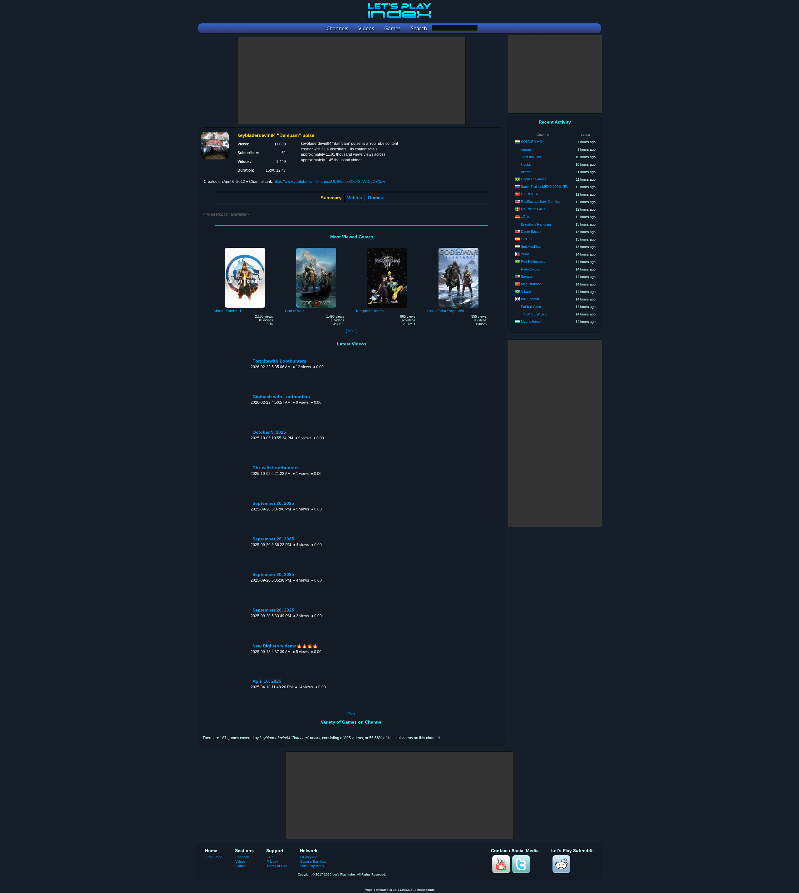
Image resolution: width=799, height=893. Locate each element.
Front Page (213, 857)
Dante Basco (531, 231)
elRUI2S (527, 239)
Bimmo (526, 172)
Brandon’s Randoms (536, 224)
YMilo (525, 254)
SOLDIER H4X (532, 142)
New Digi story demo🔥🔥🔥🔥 (285, 646)
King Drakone (531, 284)
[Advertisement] (351, 80)
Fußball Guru (531, 307)
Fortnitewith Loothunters (279, 361)
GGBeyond (308, 857)
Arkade (526, 291)
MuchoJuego (531, 321)
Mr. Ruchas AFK (533, 209)
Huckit (526, 164)
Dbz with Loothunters (275, 468)
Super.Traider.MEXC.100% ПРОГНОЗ (550, 186)
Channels (242, 857)
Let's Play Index (312, 866)
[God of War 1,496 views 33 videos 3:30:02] (316, 248)
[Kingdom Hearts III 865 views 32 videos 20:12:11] (387, 248)
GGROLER (529, 194)
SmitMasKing (531, 246)
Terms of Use (277, 866)
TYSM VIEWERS (534, 314)
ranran (526, 149)
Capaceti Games (534, 179)
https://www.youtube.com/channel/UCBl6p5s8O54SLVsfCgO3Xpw (329, 181)
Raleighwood (530, 269)
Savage (526, 276)
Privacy (272, 861)
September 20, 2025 (273, 503)
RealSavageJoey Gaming (540, 201)
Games (375, 197)
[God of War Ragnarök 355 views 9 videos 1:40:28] (458, 248)
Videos (354, 197)
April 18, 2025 (266, 681)
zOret (525, 216)
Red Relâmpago (533, 261)
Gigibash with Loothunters (281, 396)
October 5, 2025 (269, 432)
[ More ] (351, 331)
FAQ (270, 857)
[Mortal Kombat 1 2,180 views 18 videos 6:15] (245, 248)
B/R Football (530, 299)
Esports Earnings (313, 861)
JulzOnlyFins (531, 157)
